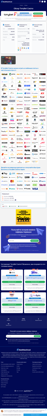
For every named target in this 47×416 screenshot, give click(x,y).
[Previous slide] (1, 60)
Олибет (18, 366)
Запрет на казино (4, 374)
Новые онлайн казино (36, 364)
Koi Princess (3, 386)
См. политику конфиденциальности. (23, 340)
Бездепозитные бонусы (37, 366)
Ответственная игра (5, 372)
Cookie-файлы (4, 370)
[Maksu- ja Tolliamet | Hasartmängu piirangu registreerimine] (18, 391)
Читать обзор (13, 285)
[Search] (42, 1)
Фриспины (34, 370)
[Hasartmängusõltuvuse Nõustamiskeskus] (28, 391)
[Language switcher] (40, 1)
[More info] (15, 199)
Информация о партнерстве (6, 375)
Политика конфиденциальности (7, 366)
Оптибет (18, 370)
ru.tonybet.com (11, 28)
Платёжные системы (36, 368)
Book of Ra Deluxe (4, 380)
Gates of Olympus (4, 382)
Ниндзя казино (20, 364)
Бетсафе (18, 368)
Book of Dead (3, 384)
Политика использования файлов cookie (12, 414)
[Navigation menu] (45, 1)
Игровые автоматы (5, 378)
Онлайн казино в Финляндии (38, 372)
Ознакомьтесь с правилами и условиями (24, 19)
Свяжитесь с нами (4, 368)
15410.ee (16, 18)
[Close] (46, 410)
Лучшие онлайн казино (21, 362)
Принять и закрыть (35, 414)
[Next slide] (46, 60)
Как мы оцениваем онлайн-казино (8, 364)
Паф (17, 372)
